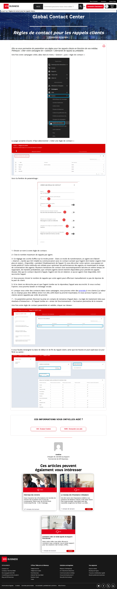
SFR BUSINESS (6, 565)
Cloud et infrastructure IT (67, 575)
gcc (7, 11)
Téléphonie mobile (36, 571)
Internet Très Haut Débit (37, 575)
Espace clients (93, 568)
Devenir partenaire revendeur (97, 575)
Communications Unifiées (67, 573)
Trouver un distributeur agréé (97, 573)
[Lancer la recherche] (80, 6)
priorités (82, 291)
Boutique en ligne (94, 571)
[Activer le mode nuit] (110, 6)
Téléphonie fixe (35, 568)
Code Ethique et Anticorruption (10, 575)
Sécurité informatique (66, 577)
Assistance (103, 1)
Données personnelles (28, 585)
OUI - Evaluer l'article (43, 429)
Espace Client (112, 1)
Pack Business (35, 573)
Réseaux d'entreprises (66, 568)
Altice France (61, 585)
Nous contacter (94, 1)
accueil (3, 11)
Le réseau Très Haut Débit (9, 571)
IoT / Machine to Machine (67, 571)
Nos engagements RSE (8, 573)
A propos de (5, 568)
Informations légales (7, 585)
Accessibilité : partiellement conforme (46, 585)
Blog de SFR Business (8, 577)
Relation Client (35, 577)
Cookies (17, 585)
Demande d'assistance (95, 6)
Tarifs (32, 579)
